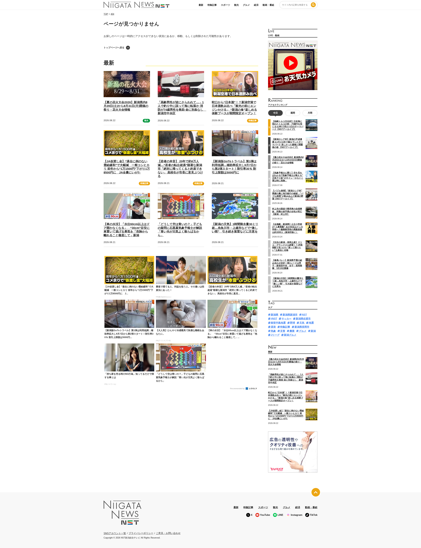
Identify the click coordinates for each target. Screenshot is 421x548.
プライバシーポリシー (141, 533)
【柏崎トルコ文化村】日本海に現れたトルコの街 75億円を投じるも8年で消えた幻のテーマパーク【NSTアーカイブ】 (287, 125)
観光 (236, 5)
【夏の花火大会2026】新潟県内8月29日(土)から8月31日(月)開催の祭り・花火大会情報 (126, 106)
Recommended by (237, 389)
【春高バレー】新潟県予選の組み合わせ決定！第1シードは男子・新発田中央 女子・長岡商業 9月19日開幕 (287, 264)
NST (304, 314)
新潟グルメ (290, 334)
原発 (273, 326)
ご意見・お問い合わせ (168, 533)
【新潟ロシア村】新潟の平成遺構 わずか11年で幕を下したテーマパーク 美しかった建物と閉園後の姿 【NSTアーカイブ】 (287, 143)
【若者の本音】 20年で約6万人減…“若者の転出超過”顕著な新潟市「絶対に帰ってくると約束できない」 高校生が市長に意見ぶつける (180, 169)
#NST (274, 318)
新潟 (313, 330)
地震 (311, 322)
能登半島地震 (278, 322)
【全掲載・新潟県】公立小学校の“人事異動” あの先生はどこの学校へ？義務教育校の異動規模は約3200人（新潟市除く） (287, 228)
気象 (273, 330)
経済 (256, 5)
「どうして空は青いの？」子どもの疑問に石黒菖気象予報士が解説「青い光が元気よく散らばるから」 (180, 229)
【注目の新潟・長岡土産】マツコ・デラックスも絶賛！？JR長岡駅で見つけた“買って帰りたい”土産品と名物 (287, 246)
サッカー (286, 318)
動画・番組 (268, 5)
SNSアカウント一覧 (115, 533)
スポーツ (225, 5)
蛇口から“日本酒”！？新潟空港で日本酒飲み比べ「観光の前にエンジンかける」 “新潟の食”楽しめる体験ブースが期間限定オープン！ (285, 396)
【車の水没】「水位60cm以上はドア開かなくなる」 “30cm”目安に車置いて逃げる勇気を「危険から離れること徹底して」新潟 (127, 229)
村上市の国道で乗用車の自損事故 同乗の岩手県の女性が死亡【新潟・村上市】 (287, 211)
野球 (292, 322)
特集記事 (212, 5)
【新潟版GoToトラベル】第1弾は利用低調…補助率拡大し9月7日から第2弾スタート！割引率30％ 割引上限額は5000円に (234, 167)
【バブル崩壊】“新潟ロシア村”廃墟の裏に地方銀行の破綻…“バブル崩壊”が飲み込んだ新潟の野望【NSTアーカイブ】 (287, 194)
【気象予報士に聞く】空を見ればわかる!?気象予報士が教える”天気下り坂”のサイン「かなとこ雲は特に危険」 (287, 176)
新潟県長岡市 (302, 326)
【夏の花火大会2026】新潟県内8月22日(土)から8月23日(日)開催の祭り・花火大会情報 (288, 160)
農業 (292, 330)
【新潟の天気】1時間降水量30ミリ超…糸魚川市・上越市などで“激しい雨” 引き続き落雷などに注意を (235, 227)
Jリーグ (275, 334)
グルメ (246, 5)
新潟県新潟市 (290, 314)
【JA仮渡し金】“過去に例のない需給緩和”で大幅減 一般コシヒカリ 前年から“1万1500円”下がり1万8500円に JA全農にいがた (127, 167)
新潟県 (274, 314)
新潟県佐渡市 (303, 318)
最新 (201, 5)
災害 (282, 330)
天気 (301, 322)
